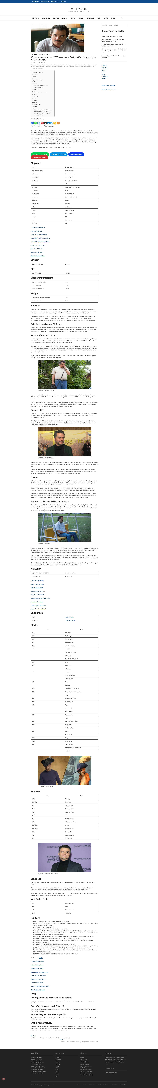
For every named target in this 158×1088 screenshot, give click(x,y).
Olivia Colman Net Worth (38, 227)
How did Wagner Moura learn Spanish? (41, 113)
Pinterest (58, 1068)
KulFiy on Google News (86, 1069)
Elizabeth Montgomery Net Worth (40, 241)
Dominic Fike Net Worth (37, 961)
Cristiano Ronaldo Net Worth (38, 1071)
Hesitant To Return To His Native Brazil (42, 93)
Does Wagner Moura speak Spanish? (41, 111)
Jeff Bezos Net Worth (36, 1059)
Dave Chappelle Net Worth (38, 605)
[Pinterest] (42, 122)
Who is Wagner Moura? (38, 115)
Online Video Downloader (108, 85)
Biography (34, 54)
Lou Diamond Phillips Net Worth (39, 972)
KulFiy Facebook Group (86, 1071)
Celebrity (64, 18)
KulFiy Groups (84, 1068)
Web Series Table (36, 104)
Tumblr (57, 1069)
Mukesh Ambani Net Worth (38, 1068)
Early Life (34, 83)
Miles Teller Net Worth (37, 982)
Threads (58, 1062)
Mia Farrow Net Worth (37, 602)
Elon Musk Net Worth (36, 1057)
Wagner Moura (49, 65)
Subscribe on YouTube (39, 157)
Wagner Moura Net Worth (50, 66)
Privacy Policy (92, 1084)
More (113, 18)
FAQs (33, 108)
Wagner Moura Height (68, 65)
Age (33, 78)
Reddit (57, 1071)
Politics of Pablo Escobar (38, 87)
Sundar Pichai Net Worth (37, 1062)
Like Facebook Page (76, 154)
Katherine (34, 62)
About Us (77, 1084)
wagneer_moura (70, 620)
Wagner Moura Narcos (39, 66)
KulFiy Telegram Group (86, 1073)
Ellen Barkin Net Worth (37, 580)
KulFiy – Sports (84, 1061)
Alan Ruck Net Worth (36, 231)
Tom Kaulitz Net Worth (37, 968)
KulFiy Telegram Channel (86, 1074)
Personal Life (35, 89)
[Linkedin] (48, 122)
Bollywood (104, 67)
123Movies (105, 76)
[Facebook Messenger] (38, 122)
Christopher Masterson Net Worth (40, 238)
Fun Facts (34, 106)
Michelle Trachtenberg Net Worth (40, 986)
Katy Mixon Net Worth (37, 587)
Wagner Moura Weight (38, 68)
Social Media (35, 96)
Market (104, 71)
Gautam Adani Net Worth (37, 1066)
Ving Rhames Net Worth (37, 594)
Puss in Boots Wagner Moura (38, 65)
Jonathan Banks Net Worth (38, 975)
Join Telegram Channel (59, 154)
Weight (33, 81)
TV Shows (34, 100)
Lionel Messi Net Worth (37, 1069)
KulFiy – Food (83, 1059)
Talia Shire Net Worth (37, 248)
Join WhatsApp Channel (40, 154)
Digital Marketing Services (109, 89)
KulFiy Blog (35, 18)
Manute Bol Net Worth (37, 252)
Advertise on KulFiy (45, 1)
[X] (45, 122)
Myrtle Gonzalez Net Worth (38, 609)
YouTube (58, 1064)
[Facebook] (32, 122)
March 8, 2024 (42, 62)
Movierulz (104, 78)
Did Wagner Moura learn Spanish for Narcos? (43, 110)
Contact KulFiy (54, 1)
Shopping (104, 65)
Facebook (58, 1057)
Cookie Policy (115, 1084)
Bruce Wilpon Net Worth (37, 584)
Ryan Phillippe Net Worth (38, 989)
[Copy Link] (54, 122)
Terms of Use (123, 1084)
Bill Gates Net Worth (36, 1061)
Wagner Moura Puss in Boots (76, 66)
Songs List (34, 102)
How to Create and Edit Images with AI (112, 36)
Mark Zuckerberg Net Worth (38, 1073)
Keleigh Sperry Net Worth (38, 591)
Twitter (57, 1061)
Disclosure (107, 1084)
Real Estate (90, 18)
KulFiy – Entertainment (86, 1066)
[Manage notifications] (3, 1079)
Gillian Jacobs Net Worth (37, 245)
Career (33, 91)
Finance (72, 18)
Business (56, 18)
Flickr (57, 1074)
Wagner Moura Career (58, 65)
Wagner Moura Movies (78, 65)
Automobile (46, 18)
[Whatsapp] (35, 122)
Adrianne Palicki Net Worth (38, 979)
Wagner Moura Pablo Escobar (63, 66)
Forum (103, 72)
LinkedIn (58, 1066)
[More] (58, 122)
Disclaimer (100, 1084)
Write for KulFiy (35, 1)
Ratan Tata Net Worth (36, 1064)
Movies (33, 98)
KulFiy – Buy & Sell (85, 1064)
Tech (98, 18)
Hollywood (47, 54)
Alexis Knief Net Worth (37, 965)
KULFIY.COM (79, 9)
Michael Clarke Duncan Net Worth (40, 598)
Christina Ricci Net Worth (38, 256)
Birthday (34, 76)
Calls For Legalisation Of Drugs (40, 85)
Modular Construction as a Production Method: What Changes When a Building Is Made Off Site (114, 50)
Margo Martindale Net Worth (39, 234)
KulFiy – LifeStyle (84, 1062)
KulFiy (41, 958)
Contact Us (84, 1084)
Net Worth (34, 95)
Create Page (63, 1)
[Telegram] (51, 122)
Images (103, 74)
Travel (106, 18)
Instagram (58, 1059)
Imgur (57, 1073)
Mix (57, 1076)
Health (81, 18)
